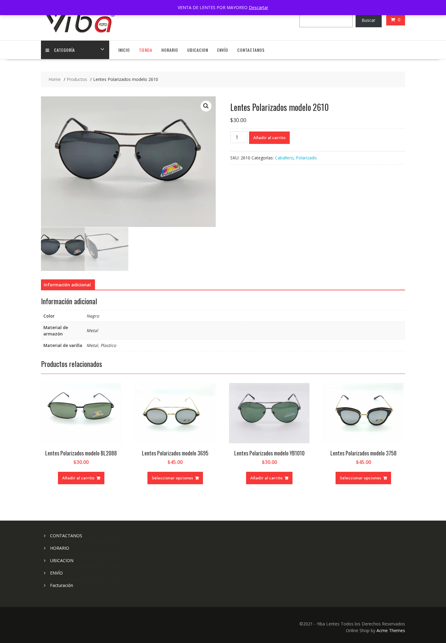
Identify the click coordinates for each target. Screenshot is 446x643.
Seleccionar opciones (172, 478)
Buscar (368, 20)
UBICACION (197, 50)
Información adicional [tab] (67, 285)
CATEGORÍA (64, 50)
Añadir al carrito (269, 137)
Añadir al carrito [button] (78, 478)
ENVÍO (222, 50)
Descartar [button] (258, 7)
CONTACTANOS (251, 50)
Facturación (61, 585)
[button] (206, 106)
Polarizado (306, 158)
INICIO (124, 50)
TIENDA (145, 50)
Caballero (284, 158)
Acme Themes (391, 630)
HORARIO (169, 50)
